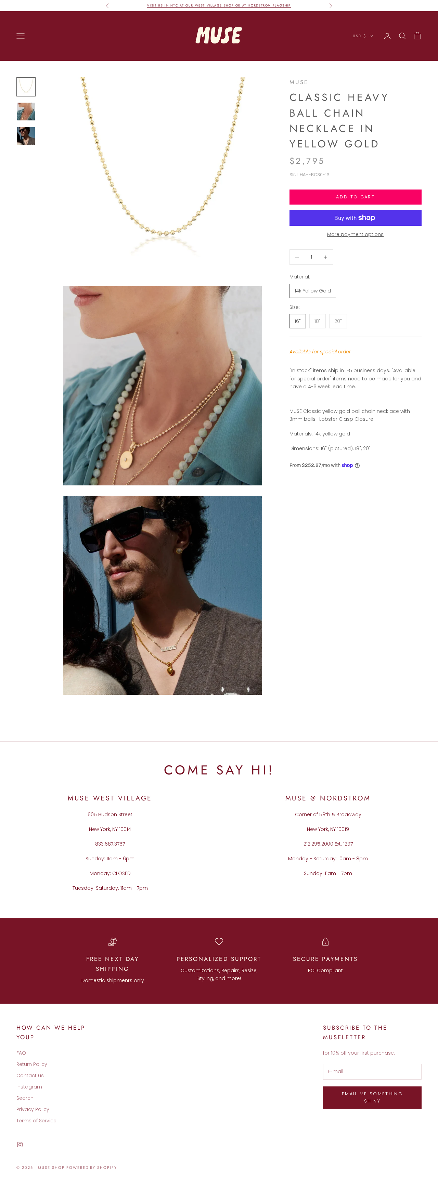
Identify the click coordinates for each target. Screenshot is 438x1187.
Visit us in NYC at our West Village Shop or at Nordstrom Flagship (219, 5)
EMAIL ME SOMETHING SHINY (372, 1097)
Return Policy (31, 1064)
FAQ (21, 1052)
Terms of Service (36, 1120)
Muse (298, 82)
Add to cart (355, 197)
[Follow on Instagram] (19, 1144)
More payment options (355, 234)
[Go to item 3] (26, 136)
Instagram (29, 1086)
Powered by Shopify (91, 1167)
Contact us (30, 1075)
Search (25, 1098)
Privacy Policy (32, 1109)
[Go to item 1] (26, 86)
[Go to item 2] (26, 111)
